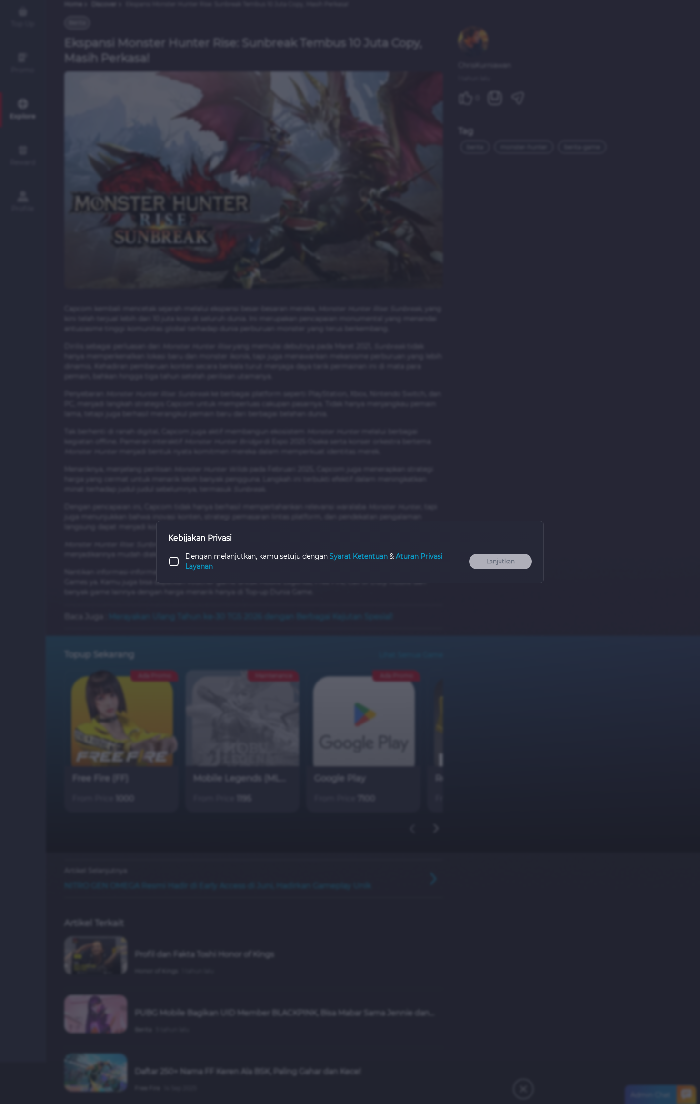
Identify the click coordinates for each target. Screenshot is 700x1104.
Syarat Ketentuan (359, 556)
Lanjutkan (500, 561)
